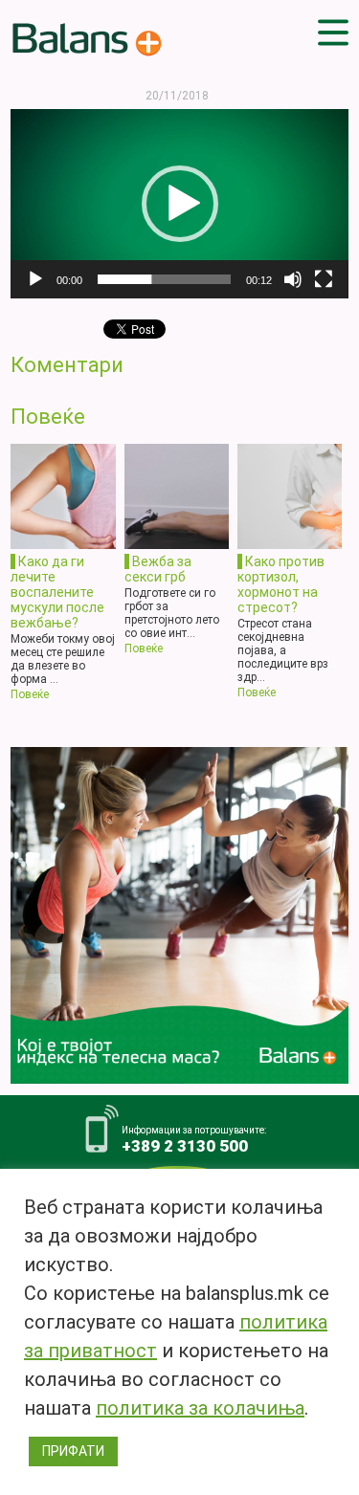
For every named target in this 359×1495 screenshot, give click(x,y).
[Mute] (293, 279)
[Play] (35, 279)
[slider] (164, 279)
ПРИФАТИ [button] (73, 1451)
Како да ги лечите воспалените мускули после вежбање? (57, 591)
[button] (180, 203)
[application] (179, 203)
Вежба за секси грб (157, 568)
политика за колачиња (200, 1407)
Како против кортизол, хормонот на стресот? (281, 584)
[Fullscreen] (323, 279)
